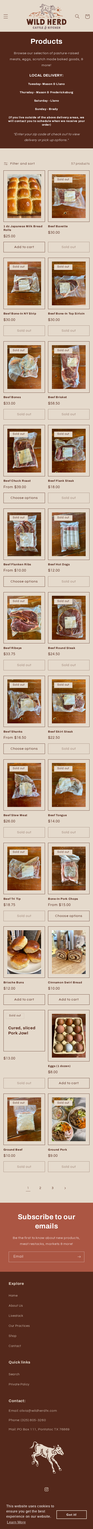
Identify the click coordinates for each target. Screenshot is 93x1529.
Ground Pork (57, 1149)
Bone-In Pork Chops (63, 898)
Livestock (16, 1315)
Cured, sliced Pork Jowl (21, 1030)
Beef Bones (12, 397)
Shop (13, 1336)
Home (13, 1295)
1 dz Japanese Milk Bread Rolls (23, 228)
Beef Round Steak (61, 648)
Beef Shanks (12, 731)
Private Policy (19, 1384)
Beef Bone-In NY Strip (19, 313)
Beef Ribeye (12, 648)
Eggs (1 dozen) (59, 1066)
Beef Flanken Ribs (17, 564)
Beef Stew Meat (15, 815)
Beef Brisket (57, 397)
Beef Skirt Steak (60, 731)
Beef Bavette (58, 226)
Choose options (24, 498)
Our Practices (19, 1325)
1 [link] (28, 1188)
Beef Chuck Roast (17, 480)
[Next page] (65, 1188)
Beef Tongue (57, 815)
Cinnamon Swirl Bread (65, 982)
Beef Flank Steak (61, 480)
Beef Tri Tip (12, 898)
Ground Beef (12, 1149)
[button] (6, 16)
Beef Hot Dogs (59, 564)
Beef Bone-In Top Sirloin (66, 313)
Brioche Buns (13, 982)
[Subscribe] (79, 1257)
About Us (16, 1305)
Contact (15, 1346)
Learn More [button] (16, 1522)
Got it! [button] (71, 1514)
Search (14, 1374)
